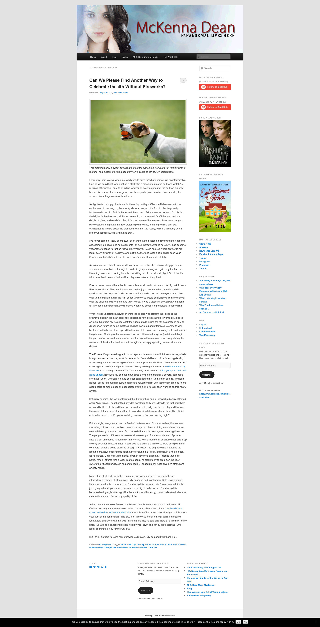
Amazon (203, 247)
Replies (152, 547)
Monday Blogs (96, 547)
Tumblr (203, 268)
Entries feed (205, 327)
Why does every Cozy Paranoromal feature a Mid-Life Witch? (213, 291)
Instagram (204, 261)
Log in (202, 324)
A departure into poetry (199, 595)
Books (125, 56)
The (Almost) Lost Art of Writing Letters (207, 591)
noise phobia (110, 547)
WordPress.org (207, 335)
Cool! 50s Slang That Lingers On (204, 567)
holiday (141, 544)
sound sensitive (139, 547)
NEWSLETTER (171, 56)
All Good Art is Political (211, 312)
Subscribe (207, 374)
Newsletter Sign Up (209, 250)
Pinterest (203, 264)
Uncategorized (105, 544)
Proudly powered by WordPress (160, 615)
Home (93, 56)
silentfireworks (124, 547)
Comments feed (207, 331)
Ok (238, 622)
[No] (316, 622)
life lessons (150, 544)
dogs (134, 544)
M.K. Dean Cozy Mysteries (146, 56)
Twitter (202, 257)
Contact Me (205, 243)
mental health (179, 544)
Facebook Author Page (211, 254)
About (104, 56)
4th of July (126, 544)
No (245, 622)
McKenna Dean (121, 92)
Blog (114, 56)
